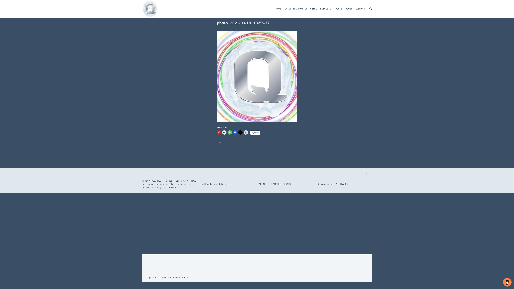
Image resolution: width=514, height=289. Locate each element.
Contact (360, 8)
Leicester (326, 8)
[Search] (370, 8)
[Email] (283, 162)
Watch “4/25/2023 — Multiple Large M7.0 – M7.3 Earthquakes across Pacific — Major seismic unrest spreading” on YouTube (169, 184)
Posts (339, 8)
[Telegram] (230, 162)
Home (278, 8)
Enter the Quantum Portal (301, 8)
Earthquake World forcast (215, 184)
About (349, 8)
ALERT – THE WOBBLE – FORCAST (276, 184)
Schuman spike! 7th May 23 (333, 184)
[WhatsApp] (257, 162)
